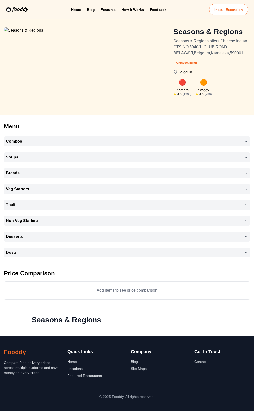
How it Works (133, 10)
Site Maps (139, 369)
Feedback (158, 10)
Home (76, 10)
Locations (75, 369)
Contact (200, 362)
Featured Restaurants (84, 376)
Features (108, 10)
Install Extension (228, 10)
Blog (91, 10)
